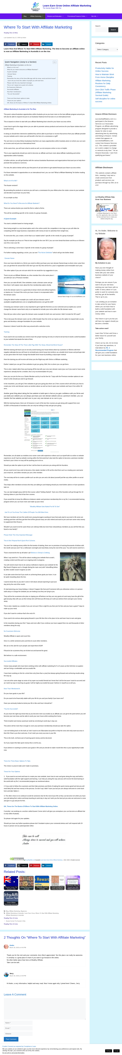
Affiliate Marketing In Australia (15, 915)
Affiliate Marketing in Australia (15, 913)
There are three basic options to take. (18, 98)
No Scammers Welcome (14, 87)
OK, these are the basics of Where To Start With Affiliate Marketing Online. (29, 102)
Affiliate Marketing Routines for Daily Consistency (102, 83)
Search (97, 26)
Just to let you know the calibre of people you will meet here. (25, 80)
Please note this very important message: (19, 83)
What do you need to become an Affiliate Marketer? (22, 69)
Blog (25, 16)
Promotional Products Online (76, 16)
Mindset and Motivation (54, 16)
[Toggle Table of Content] (53, 62)
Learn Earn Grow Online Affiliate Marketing (67, 5)
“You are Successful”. (13, 94)
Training (9, 76)
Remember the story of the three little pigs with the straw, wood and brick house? (31, 78)
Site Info (93, 16)
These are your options (14, 100)
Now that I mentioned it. (14, 91)
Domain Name (11, 74)
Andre (12, 945)
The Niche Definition (45, 252)
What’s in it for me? (13, 67)
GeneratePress (80, 1052)
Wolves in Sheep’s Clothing (40, 553)
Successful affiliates (13, 89)
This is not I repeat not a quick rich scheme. (20, 85)
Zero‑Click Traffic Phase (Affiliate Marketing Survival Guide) (105, 92)
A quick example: (12, 71)
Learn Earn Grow (29, 913)
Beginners (24, 911)
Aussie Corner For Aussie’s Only (15, 921)
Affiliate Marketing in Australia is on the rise (18, 65)
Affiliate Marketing (35, 16)
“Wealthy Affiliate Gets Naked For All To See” (45, 506)
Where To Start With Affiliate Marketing (47, 913)
